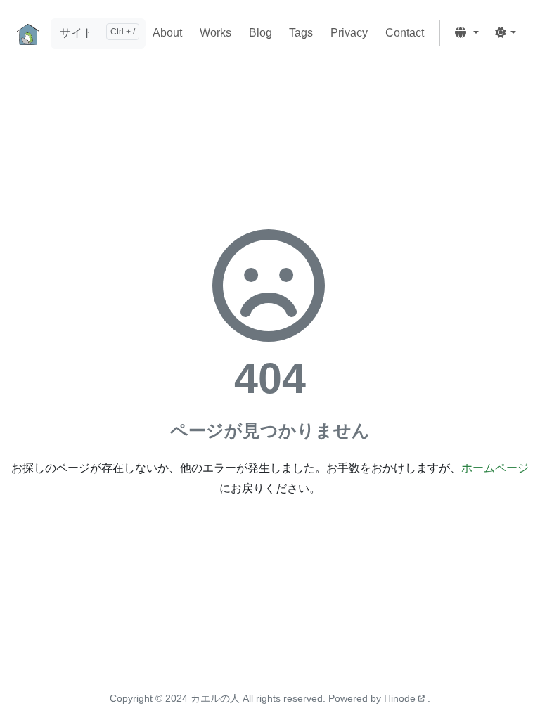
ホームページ (495, 468)
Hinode (401, 698)
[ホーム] (28, 33)
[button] (466, 33)
